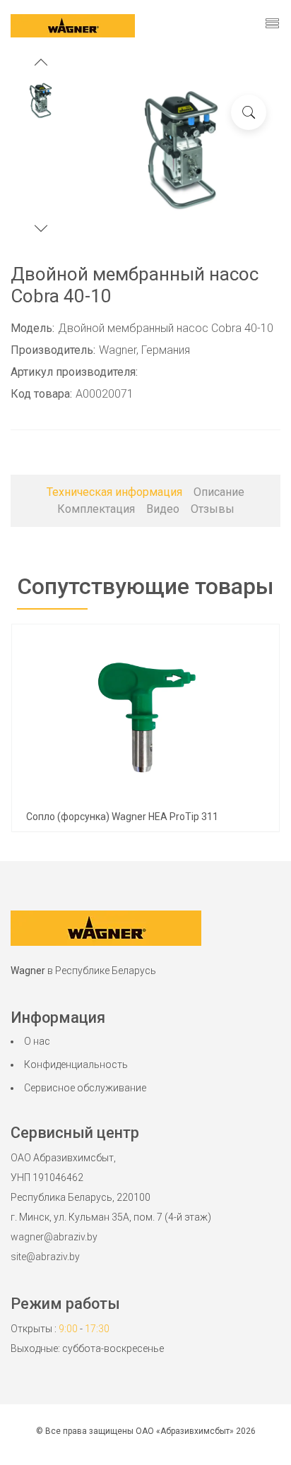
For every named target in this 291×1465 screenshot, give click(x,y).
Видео (162, 509)
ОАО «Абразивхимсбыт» (185, 1431)
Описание (219, 492)
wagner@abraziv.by (54, 1236)
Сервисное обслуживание (85, 1087)
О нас (37, 1041)
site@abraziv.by (45, 1256)
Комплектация (96, 509)
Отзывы (212, 509)
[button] (41, 64)
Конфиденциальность (76, 1064)
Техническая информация (114, 492)
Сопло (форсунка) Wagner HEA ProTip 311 (122, 816)
